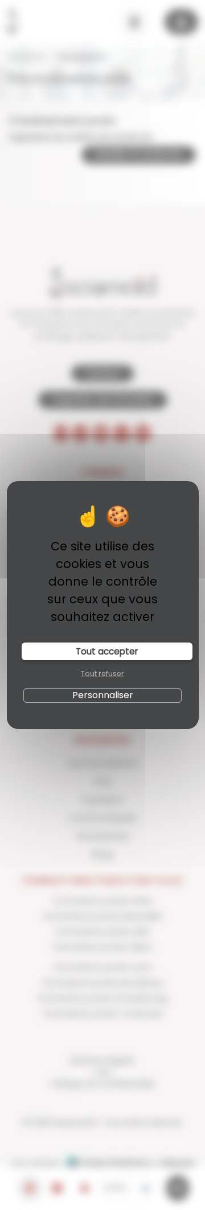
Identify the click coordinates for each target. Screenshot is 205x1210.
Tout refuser (102, 673)
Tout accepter (107, 651)
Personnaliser (102, 695)
